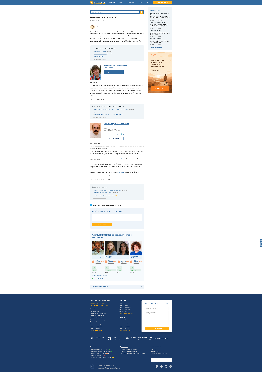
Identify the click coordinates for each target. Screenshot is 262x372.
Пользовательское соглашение (128, 349)
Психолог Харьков (108, 125)
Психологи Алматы (124, 303)
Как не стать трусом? (155, 30)
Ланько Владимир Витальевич (116, 124)
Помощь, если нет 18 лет (97, 355)
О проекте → (160, 89)
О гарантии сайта (98, 278)
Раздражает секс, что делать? (158, 22)
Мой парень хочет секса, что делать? (103, 192)
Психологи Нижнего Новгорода (98, 320)
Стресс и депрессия (108, 270)
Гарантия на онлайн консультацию (99, 349)
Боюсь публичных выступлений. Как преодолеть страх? (107, 114)
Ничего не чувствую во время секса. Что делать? (159, 14)
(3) (126, 134)
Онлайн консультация (117, 338)
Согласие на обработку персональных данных (132, 353)
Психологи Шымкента (125, 307)
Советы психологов (100, 8)
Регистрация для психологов (161, 360)
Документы (124, 347)
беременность (121, 172)
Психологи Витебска (124, 324)
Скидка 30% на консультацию (98, 353)
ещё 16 (132, 272)
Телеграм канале (119, 205)
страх (121, 158)
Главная (92, 8)
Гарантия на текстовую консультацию (100, 351)
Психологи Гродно (124, 328)
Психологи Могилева (124, 326)
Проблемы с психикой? (156, 38)
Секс (103, 20)
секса (94, 36)
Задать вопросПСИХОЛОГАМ (261, 243)
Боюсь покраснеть (98, 56)
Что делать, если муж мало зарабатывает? (104, 195)
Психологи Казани (95, 322)
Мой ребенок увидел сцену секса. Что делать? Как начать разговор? (111, 109)
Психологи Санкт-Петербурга (98, 313)
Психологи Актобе (123, 311)
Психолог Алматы (108, 67)
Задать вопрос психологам (99, 59)
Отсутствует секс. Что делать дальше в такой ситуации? (108, 190)
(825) (107, 134)
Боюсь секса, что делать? (100, 51)
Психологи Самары (95, 328)
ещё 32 (119, 272)
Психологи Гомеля (123, 322)
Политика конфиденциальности (128, 351)
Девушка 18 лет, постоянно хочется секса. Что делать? (107, 112)
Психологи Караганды (124, 309)
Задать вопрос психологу (114, 72)
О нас (152, 355)
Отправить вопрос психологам (159, 353)
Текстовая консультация (161, 338)
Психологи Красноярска (96, 324)
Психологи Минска (124, 320)
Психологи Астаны (123, 305)
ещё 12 (106, 272)
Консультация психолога (162, 2)
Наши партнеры (155, 351)
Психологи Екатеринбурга (97, 318)
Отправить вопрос (157, 328)
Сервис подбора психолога (99, 338)
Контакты (153, 349)
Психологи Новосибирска (97, 315)
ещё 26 (94, 272)
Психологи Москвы (95, 311)
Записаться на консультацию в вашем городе (139, 338)
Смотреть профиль (113, 138)
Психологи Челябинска (96, 326)
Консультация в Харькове (113, 130)
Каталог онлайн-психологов (99, 275)
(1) (115, 134)
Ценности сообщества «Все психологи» (100, 357)
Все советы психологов (156, 47)
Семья (94, 270)
